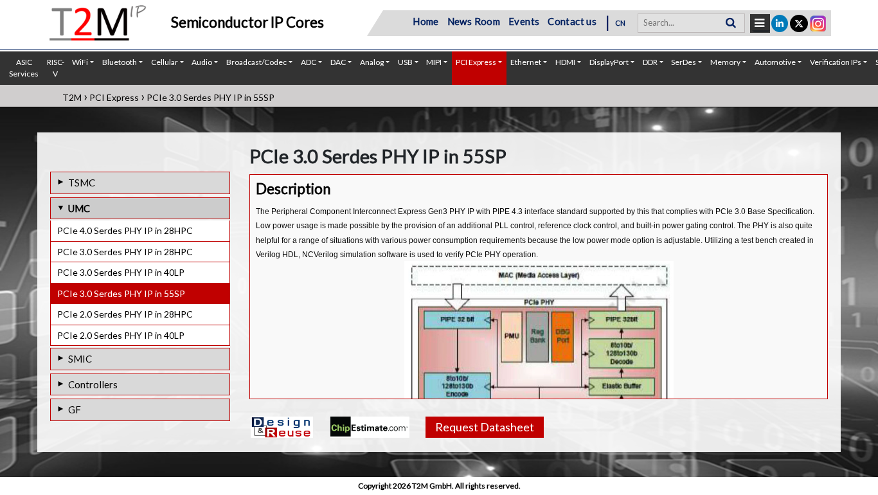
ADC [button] (308, 62)
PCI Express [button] (476, 62)
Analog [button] (372, 62)
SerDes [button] (683, 62)
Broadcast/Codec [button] (256, 62)
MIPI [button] (434, 62)
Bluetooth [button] (119, 62)
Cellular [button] (164, 62)
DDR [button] (650, 62)
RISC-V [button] (55, 67)
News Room (474, 21)
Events (523, 21)
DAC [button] (338, 62)
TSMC (81, 182)
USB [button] (405, 62)
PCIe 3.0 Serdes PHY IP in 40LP (120, 272)
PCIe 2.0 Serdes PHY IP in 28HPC (125, 314)
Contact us (572, 21)
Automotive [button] (775, 62)
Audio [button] (202, 62)
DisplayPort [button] (609, 62)
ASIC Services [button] (24, 67)
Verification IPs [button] (835, 62)
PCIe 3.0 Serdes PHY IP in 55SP (121, 293)
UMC (79, 208)
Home (426, 21)
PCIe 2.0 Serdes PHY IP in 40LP (120, 335)
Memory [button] (725, 62)
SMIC (80, 358)
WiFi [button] (80, 62)
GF (74, 409)
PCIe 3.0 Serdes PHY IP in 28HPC (125, 251)
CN (620, 23)
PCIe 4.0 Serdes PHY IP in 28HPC (125, 230)
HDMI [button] (565, 62)
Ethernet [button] (525, 62)
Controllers (93, 384)
